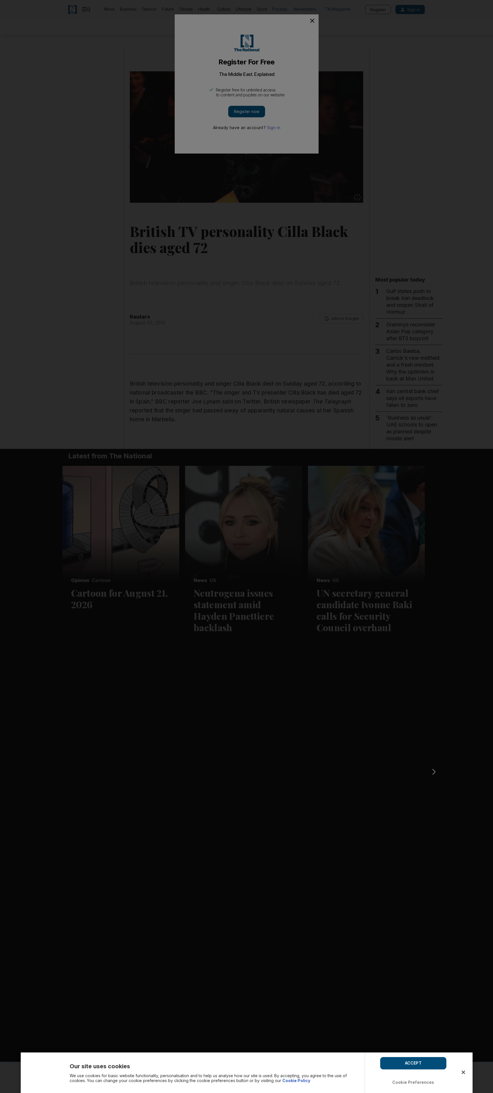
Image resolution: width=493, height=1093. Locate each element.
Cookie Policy (296, 1080)
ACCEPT (413, 1063)
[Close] (463, 1072)
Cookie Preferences (413, 1082)
